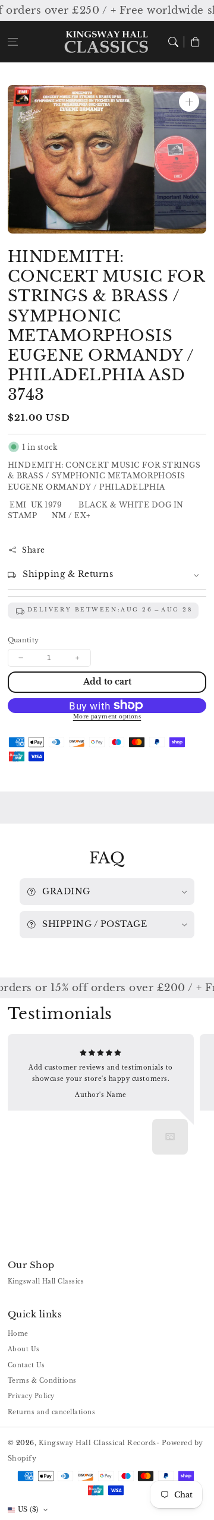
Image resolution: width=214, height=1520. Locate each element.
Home (18, 1334)
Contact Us (26, 1365)
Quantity (23, 640)
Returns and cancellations (52, 1412)
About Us (24, 1349)
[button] (13, 41)
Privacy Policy (31, 1396)
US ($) (28, 1509)
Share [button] (33, 549)
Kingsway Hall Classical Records (97, 1443)
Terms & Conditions (42, 1381)
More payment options (107, 717)
